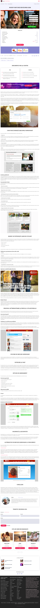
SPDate (18, 586)
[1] (4, 512)
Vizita (20, 44)
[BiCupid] (21, 564)
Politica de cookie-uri (14, 602)
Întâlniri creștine (3, 591)
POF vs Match (19, 584)
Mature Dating (19, 597)
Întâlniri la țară (3, 60)
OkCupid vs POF (19, 579)
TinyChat (11, 590)
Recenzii (4, 602)
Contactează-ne (19, 603)
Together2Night (19, 587)
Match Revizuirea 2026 (8, 564)
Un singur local (3, 592)
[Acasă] (5, 1)
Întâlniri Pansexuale (3, 587)
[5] (8, 512)
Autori (16, 603)
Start (28, 85)
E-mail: (21, 514)
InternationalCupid (12, 579)
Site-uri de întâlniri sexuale (4, 585)
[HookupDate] (2, 561)
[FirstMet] (21, 561)
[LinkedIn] (34, 55)
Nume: (2, 514)
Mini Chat (18, 590)
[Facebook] (32, 55)
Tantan (18, 594)
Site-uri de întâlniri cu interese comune (7, 58)
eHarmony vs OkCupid (13, 586)
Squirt (11, 597)
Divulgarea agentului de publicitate (29, 602)
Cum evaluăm (8, 602)
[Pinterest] (38, 55)
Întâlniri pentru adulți (4, 588)
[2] (5, 512)
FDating (18, 593)
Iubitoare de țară (3, 447)
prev (18, 552)
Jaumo (11, 591)
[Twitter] (36, 55)
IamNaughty (19, 598)
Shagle (18, 595)
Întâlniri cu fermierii (10, 60)
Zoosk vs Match (19, 583)
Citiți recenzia (6, 546)
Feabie (11, 584)
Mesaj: (2, 518)
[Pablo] (6, 501)
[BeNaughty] (14, 50)
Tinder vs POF (12, 580)
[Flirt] (20, 50)
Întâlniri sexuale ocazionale (5, 581)
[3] (6, 512)
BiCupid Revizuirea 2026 (27, 564)
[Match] (2, 564)
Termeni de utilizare (21, 602)
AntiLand (11, 594)
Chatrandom (12, 593)
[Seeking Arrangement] (2, 568)
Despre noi (36, 602)
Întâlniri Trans (3, 594)
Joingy (11, 598)
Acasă (2, 602)
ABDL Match (11, 595)
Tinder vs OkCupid (19, 580)
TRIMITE (3, 525)
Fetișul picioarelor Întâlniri (4, 583)
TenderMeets (12, 587)
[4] (7, 512)
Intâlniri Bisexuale (3, 598)
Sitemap (24, 603)
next (21, 552)
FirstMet (18, 591)
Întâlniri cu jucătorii (3, 595)
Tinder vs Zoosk (12, 583)
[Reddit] (18, 573)
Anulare (8, 525)
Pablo (12, 497)
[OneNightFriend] (25, 50)
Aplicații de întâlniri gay (4, 584)
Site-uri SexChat (3, 580)
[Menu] (38, 1)
